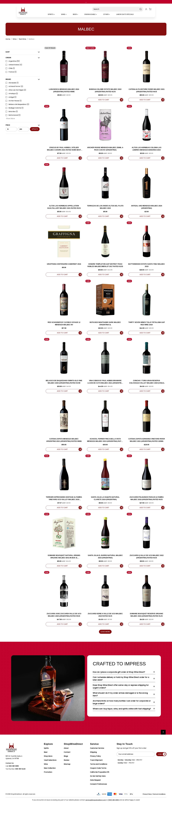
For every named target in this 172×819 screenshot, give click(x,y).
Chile (12, 68)
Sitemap (67, 764)
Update (35, 129)
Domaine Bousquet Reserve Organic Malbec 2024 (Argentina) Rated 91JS (146, 615)
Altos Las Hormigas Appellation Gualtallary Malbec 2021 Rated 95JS (64, 207)
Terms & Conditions (159, 794)
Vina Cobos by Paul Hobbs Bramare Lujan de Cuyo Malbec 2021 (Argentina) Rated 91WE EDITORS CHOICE (105, 382)
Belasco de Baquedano (19, 104)
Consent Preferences (98, 784)
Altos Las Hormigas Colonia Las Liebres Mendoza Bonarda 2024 (146, 149)
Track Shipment (96, 760)
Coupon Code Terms (98, 768)
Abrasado (14, 83)
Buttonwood (15, 115)
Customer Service (97, 748)
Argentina (14, 61)
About (66, 748)
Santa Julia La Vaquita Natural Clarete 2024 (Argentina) (105, 498)
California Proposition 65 (99, 772)
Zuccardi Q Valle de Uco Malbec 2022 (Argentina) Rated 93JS (147, 557)
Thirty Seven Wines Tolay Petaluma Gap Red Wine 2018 (146, 323)
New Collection (50, 768)
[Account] (146, 9)
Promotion (48, 772)
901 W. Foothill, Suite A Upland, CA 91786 (14, 757)
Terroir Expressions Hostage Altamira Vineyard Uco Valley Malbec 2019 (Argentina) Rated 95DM (64, 498)
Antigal (12, 97)
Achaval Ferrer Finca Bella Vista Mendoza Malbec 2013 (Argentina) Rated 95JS (105, 440)
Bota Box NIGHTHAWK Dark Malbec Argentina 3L (105, 323)
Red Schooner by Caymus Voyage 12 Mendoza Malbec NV (64, 323)
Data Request (95, 780)
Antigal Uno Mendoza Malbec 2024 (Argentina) (146, 207)
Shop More (48, 756)
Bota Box (13, 111)
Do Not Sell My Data (98, 776)
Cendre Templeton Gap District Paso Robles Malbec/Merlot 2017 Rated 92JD (105, 265)
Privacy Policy (95, 756)
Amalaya (13, 93)
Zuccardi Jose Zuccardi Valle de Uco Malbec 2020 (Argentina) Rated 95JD (64, 615)
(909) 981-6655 (113, 800)
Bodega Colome (16, 108)
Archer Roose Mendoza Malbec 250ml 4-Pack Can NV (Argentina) (105, 149)
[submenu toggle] (56, 14)
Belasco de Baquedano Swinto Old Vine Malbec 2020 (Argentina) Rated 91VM (64, 382)
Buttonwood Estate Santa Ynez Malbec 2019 (146, 265)
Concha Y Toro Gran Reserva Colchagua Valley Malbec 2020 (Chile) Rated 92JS (146, 382)
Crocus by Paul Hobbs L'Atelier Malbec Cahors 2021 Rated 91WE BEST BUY (64, 149)
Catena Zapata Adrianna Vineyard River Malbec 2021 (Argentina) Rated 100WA (146, 440)
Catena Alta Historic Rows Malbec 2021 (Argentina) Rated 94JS (147, 90)
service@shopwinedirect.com (96, 800)
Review (66, 760)
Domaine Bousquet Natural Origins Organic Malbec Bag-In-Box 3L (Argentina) (64, 557)
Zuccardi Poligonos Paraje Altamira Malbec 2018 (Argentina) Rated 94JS (147, 498)
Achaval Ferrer (16, 86)
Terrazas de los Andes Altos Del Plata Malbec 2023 (105, 207)
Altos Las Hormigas (17, 90)
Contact (67, 752)
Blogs (66, 756)
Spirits (46, 748)
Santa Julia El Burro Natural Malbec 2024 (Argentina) (105, 557)
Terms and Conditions (98, 764)
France (13, 72)
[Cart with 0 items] (151, 9)
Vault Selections (50, 760)
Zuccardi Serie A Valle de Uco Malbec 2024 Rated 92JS (105, 615)
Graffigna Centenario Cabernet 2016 (64, 264)
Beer (46, 752)
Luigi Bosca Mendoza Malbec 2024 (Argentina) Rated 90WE (64, 90)
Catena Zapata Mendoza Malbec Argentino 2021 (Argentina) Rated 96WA (64, 440)
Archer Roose (15, 101)
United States (15, 65)
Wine (46, 764)
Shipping (93, 752)
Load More (105, 632)
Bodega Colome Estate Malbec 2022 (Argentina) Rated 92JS (105, 90)
